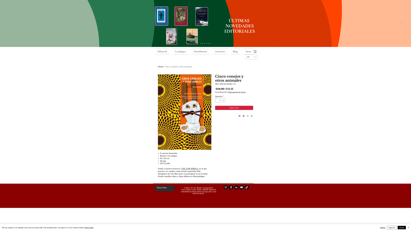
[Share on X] (251, 116)
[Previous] (9, 23)
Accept (401, 228)
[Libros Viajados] (200, 43)
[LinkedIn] (236, 187)
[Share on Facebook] (239, 116)
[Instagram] (226, 187)
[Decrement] (216, 100)
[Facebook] (231, 187)
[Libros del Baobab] (208, 43)
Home (160, 67)
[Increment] (223, 100)
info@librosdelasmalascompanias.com (199, 192)
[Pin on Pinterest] (243, 116)
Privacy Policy (89, 228)
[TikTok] (247, 187)
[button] (255, 51)
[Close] (408, 227)
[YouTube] (241, 187)
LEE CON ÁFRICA (189, 169)
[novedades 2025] (202, 43)
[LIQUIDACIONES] (210, 43)
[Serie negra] (206, 43)
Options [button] (382, 228)
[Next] (402, 23)
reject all (392, 228)
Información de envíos (237, 92)
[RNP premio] (204, 43)
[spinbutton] (220, 100)
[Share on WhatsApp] (247, 116)
